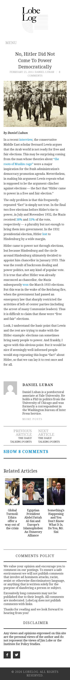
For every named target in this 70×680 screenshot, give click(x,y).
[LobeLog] (35, 20)
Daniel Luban (44, 72)
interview (25, 139)
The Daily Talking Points (21, 440)
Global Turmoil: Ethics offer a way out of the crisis (12, 519)
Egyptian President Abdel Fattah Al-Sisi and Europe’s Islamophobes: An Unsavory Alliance (33, 523)
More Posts (32, 419)
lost (44, 234)
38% (19, 219)
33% (32, 219)
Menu (11, 43)
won (26, 284)
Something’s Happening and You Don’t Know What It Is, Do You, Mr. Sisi (56, 521)
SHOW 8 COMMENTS (26, 452)
